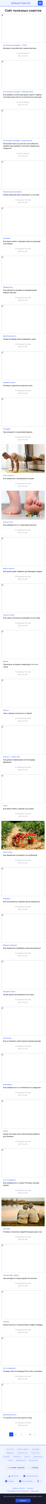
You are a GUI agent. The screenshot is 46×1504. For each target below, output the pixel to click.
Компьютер (17, 1456)
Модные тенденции (10, 945)
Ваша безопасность (9, 336)
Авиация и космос (9, 382)
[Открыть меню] (40, 3)
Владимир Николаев (24, 200)
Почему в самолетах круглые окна (17, 385)
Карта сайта (35, 1491)
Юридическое (8, 287)
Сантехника (7, 1038)
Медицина (6, 898)
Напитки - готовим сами (11, 757)
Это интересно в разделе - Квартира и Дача (18, 92)
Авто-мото (10, 1449)
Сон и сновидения (9, 1180)
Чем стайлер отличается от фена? (17, 713)
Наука (10, 1460)
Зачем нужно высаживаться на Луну (18, 994)
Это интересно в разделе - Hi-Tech (15, 45)
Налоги (5, 1131)
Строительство (22, 1453)
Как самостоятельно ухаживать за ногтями (21, 618)
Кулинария (6, 238)
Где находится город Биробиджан (17, 432)
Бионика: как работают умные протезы (19, 48)
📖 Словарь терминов (16, 1467)
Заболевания (7, 1084)
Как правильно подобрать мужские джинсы (22, 948)
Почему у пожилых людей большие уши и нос (22, 1232)
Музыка (5, 661)
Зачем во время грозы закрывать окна (19, 339)
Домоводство (38, 1456)
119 (30, 1434)
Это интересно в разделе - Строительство (17, 140)
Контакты (30, 1488)
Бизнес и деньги (8, 568)
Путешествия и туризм (11, 1275)
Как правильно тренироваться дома (18, 478)
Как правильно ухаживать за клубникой (20, 855)
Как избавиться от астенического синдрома (22, 1087)
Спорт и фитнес (8, 475)
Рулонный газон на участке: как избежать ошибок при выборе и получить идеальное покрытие (21, 146)
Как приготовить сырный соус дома (18, 809)
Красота (6, 710)
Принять (23, 1500)
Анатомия (6, 1229)
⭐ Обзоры (34, 1467)
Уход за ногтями (8, 615)
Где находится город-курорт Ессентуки (20, 1278)
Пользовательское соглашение (18, 1491)
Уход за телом (8, 522)
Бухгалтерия (33, 1460)
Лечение (6, 1321)
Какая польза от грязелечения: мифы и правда (22, 1325)
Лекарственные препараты (12, 192)
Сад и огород (7, 852)
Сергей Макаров (24, 53)
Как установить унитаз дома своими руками (22, 1041)
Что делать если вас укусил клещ (17, 1418)
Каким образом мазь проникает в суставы (21, 195)
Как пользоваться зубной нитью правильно (21, 902)
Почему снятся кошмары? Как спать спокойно (22, 1371)
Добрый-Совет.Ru (20, 3)
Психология (35, 1453)
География (6, 429)
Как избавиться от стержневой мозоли (19, 525)
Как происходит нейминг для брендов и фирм (22, 571)
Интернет (6, 1456)
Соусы (5, 805)
